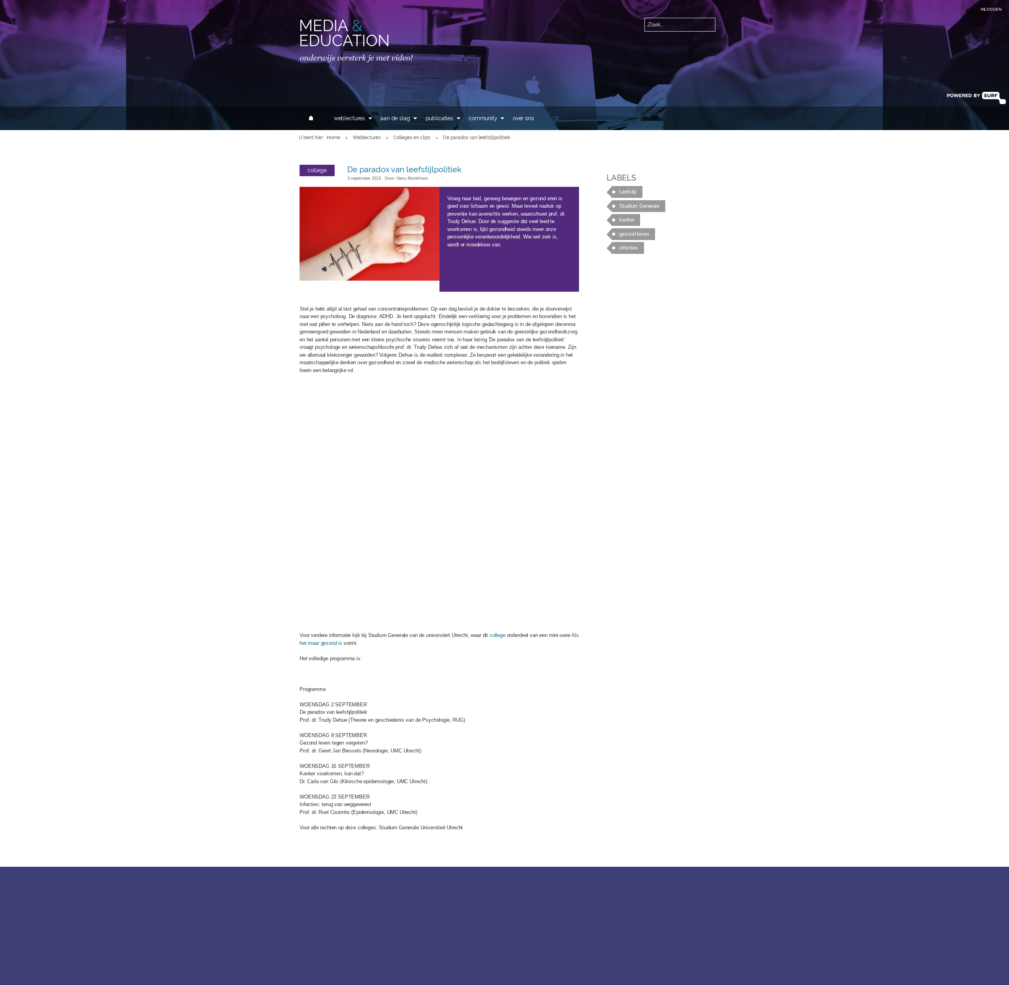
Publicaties (439, 118)
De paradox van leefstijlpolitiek (404, 169)
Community (483, 118)
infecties (628, 248)
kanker (626, 220)
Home (333, 137)
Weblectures (349, 118)
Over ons (523, 118)
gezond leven (634, 234)
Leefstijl (628, 192)
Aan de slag (395, 118)
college (317, 170)
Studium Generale (639, 206)
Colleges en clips (411, 137)
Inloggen (991, 9)
